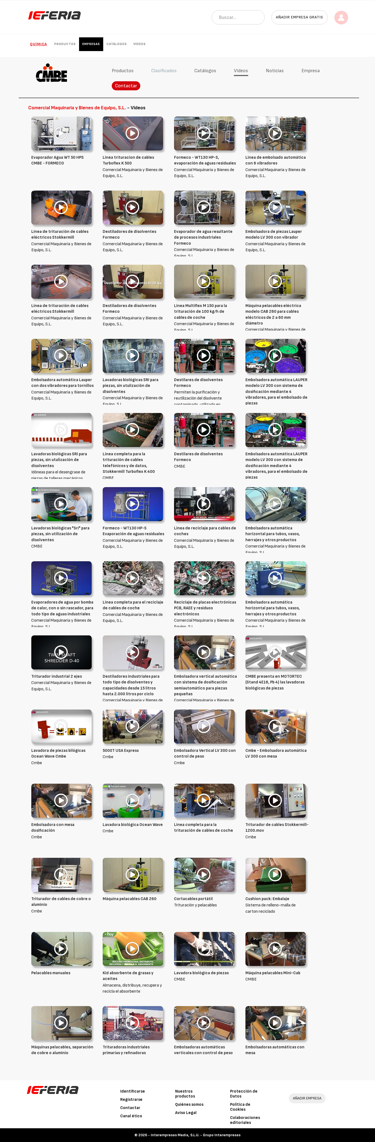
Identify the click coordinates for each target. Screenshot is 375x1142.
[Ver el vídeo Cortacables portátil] (204, 874)
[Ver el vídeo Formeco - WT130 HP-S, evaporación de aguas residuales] (204, 133)
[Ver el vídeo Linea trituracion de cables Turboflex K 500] (133, 133)
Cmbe (58, 757)
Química (38, 44)
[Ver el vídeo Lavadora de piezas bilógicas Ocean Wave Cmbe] (61, 726)
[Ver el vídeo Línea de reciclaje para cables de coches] (204, 504)
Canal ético (131, 1116)
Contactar (126, 86)
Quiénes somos (189, 1104)
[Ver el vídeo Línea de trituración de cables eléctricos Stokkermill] (61, 207)
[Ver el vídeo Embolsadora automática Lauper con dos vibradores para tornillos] (61, 355)
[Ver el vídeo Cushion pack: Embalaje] (275, 874)
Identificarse (132, 1091)
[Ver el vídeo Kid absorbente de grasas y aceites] (133, 948)
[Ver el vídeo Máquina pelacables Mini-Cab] (275, 948)
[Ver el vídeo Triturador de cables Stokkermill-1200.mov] (275, 800)
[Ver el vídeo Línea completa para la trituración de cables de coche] (204, 800)
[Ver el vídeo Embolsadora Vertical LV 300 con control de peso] (204, 726)
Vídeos (139, 44)
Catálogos (117, 44)
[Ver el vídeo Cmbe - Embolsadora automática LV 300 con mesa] (275, 726)
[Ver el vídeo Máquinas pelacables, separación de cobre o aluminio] (61, 1023)
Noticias (275, 71)
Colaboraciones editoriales (245, 1120)
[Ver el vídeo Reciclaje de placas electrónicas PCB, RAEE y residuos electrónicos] (204, 578)
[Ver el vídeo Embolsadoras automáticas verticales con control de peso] (204, 1023)
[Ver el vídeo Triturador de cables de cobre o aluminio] (61, 874)
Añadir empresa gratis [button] (299, 17)
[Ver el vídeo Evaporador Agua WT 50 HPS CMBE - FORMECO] (61, 133)
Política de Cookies (240, 1107)
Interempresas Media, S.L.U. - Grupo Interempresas (195, 1135)
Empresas (91, 44)
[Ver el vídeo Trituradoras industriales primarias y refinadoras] (133, 1023)
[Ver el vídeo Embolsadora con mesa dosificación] (61, 800)
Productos (65, 44)
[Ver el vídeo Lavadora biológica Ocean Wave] (133, 800)
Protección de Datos (244, 1094)
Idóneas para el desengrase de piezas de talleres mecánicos (59, 466)
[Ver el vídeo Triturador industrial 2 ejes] (61, 652)
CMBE (129, 466)
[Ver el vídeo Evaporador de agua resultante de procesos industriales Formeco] (204, 207)
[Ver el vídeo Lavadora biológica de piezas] (204, 948)
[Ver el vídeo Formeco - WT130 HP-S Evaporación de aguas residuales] (133, 504)
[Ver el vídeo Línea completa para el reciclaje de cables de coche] (133, 578)
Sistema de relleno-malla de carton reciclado (270, 905)
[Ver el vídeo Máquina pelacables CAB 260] (133, 874)
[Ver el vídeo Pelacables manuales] (61, 948)
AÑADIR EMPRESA (307, 1098)
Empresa (310, 71)
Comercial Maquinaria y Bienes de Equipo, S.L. (204, 244)
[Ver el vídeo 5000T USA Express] (133, 726)
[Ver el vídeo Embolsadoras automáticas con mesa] (275, 1023)
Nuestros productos (185, 1094)
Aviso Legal (186, 1112)
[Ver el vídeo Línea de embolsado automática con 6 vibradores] (275, 133)
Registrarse (131, 1099)
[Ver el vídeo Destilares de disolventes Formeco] (204, 355)
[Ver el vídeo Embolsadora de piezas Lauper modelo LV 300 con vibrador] (275, 207)
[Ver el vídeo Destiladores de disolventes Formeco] (133, 207)
